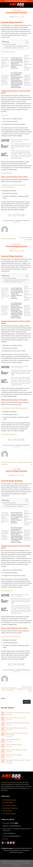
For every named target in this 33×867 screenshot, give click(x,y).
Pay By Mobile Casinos (8, 51)
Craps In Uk (4, 115)
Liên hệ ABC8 (7, 811)
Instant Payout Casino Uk (9, 434)
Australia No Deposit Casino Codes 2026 (13, 185)
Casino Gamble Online (12, 739)
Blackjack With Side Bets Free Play (16, 750)
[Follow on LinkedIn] (11, 842)
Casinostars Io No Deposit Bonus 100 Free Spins (24, 689)
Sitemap (5, 839)
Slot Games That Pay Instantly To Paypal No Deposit (18, 760)
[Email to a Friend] (18, 215)
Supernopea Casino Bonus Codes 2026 (17, 723)
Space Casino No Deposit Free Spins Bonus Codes (17, 733)
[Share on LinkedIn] (23, 215)
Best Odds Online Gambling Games (17, 728)
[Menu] (2, 5)
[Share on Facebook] (12, 215)
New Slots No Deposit (8, 187)
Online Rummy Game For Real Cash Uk (18, 712)
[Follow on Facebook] (2, 842)
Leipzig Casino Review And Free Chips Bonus (16, 46)
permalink (16, 222)
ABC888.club (5, 782)
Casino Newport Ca (7, 590)
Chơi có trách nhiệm (9, 805)
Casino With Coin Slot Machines (11, 636)
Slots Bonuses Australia (8, 238)
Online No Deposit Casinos (14, 744)
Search (3, 698)
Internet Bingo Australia (9, 44)
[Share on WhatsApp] (9, 215)
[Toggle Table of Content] (26, 42)
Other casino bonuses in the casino (14, 47)
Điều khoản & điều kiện (10, 808)
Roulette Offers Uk (7, 173)
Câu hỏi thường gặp (9, 813)
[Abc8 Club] (16, 5)
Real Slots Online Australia (14, 755)
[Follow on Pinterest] (8, 842)
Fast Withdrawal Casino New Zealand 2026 (14, 408)
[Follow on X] (5, 842)
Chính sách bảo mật (9, 800)
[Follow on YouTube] (13, 842)
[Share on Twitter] (15, 215)
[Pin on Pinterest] (20, 215)
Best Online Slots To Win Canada (16, 718)
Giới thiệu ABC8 (8, 802)
